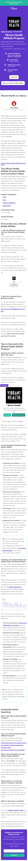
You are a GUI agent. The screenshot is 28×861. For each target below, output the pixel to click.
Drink (4, 197)
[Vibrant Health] (14, 395)
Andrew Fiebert (8, 48)
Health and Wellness (9, 203)
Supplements (7, 205)
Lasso (21, 421)
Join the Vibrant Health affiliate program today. (13, 163)
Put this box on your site (18, 415)
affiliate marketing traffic (15, 810)
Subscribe (14, 855)
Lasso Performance (15, 587)
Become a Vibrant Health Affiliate (13, 83)
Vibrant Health (14, 405)
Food (4, 200)
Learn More (7, 415)
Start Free (14, 77)
